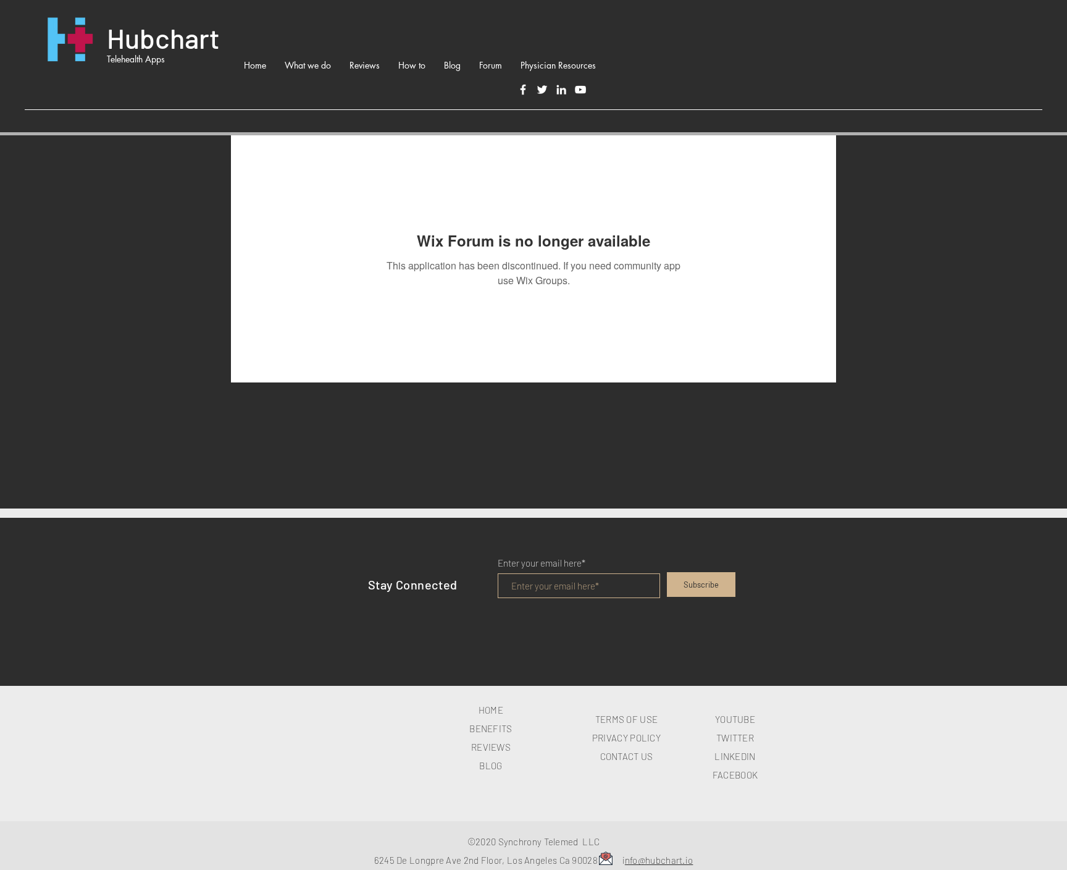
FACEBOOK (735, 774)
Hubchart (163, 37)
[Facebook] (523, 89)
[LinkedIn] (561, 89)
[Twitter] (542, 89)
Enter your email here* (541, 563)
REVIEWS (491, 747)
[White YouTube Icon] (580, 89)
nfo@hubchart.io (659, 860)
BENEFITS (490, 728)
